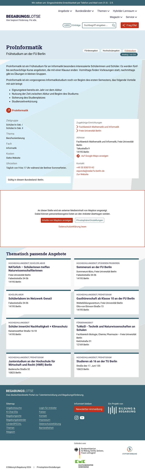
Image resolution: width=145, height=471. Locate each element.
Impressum (44, 419)
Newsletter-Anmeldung (89, 409)
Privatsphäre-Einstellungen (89, 220)
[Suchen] (113, 25)
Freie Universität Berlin (90, 130)
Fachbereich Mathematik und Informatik (99, 126)
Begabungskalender (16, 419)
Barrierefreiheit (46, 427)
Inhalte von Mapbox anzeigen (57, 220)
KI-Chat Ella (12, 411)
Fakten (42, 411)
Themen (10, 427)
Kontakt (43, 415)
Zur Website (82, 174)
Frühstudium (130, 50)
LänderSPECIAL (14, 423)
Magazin (10, 431)
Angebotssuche (14, 407)
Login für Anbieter (48, 407)
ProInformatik (20, 110)
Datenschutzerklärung (50, 423)
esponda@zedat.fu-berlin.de (90, 171)
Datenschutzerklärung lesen (72, 226)
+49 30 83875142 (85, 167)
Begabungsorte (13, 415)
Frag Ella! (132, 25)
